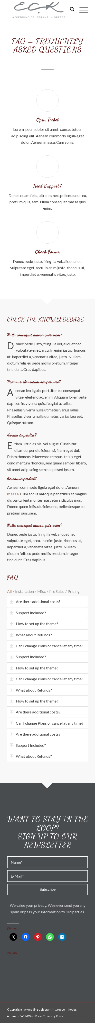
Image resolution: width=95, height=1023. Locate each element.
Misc (41, 591)
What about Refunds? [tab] (34, 634)
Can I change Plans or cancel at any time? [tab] (49, 645)
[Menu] (81, 10)
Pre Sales (56, 591)
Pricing (74, 591)
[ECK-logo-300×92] (39, 10)
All (9, 591)
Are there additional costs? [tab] (38, 601)
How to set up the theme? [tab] (37, 623)
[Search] (70, 10)
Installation (24, 591)
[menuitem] (70, 10)
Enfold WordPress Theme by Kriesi (42, 1016)
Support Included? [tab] (31, 612)
